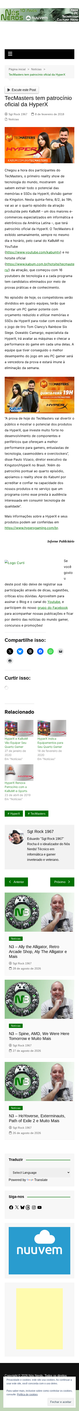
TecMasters (38, 813)
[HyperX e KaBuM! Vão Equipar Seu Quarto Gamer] (19, 728)
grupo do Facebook (52, 608)
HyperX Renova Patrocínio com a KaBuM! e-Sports (16, 787)
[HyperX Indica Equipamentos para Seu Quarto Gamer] (51, 728)
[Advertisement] (39, 1318)
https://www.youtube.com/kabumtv (33, 252)
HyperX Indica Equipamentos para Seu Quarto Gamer (50, 742)
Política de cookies (27, 1394)
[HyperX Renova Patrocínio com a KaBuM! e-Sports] (19, 772)
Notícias (14, 119)
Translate (41, 1180)
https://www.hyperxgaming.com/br (31, 528)
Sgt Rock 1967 (18, 114)
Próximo (59, 882)
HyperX (15, 813)
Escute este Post (24, 90)
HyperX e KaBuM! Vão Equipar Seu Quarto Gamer (16, 742)
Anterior (19, 882)
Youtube (53, 602)
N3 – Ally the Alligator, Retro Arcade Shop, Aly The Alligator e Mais (38, 951)
